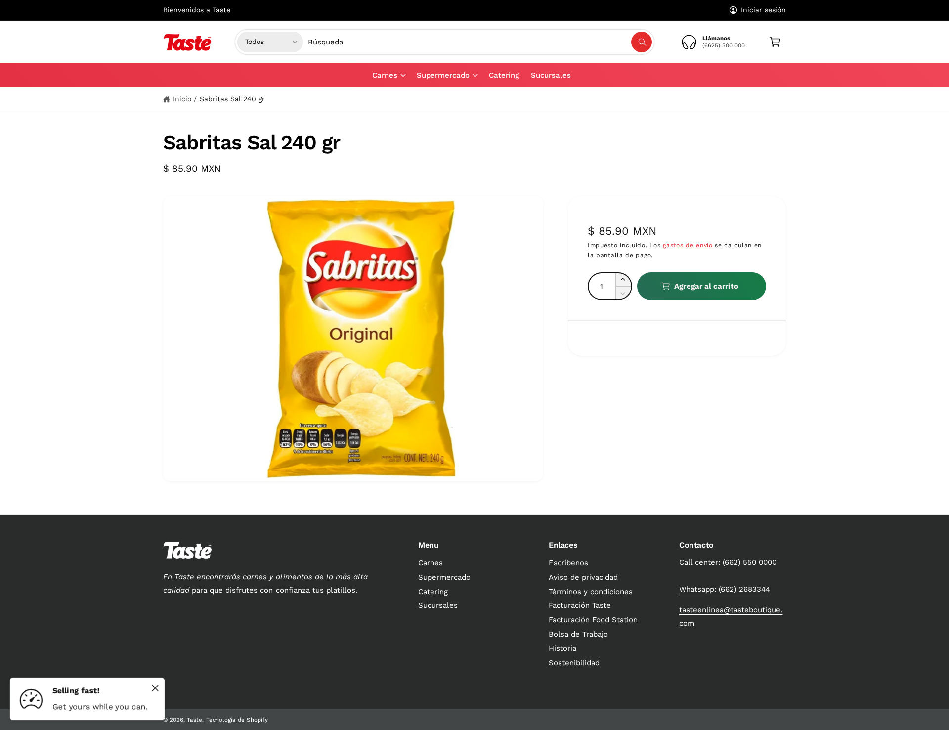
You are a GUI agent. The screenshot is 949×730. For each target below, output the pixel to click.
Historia (562, 648)
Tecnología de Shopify (236, 719)
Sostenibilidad (574, 662)
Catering (433, 591)
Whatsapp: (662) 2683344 (724, 589)
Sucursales (438, 605)
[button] (388, 75)
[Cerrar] (155, 688)
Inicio (182, 99)
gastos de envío (688, 244)
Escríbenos (568, 562)
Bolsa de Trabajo (578, 634)
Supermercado (443, 75)
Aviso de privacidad (583, 577)
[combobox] (480, 42)
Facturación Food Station (593, 619)
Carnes (384, 75)
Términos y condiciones (591, 591)
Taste (194, 719)
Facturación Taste (580, 605)
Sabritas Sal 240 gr (232, 99)
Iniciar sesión (763, 10)
